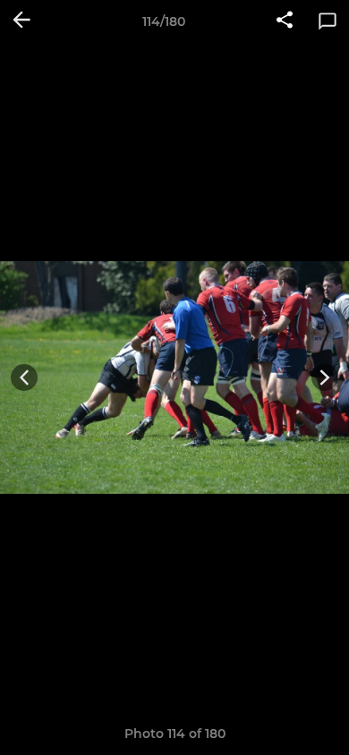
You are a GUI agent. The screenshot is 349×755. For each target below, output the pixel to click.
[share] (284, 21)
